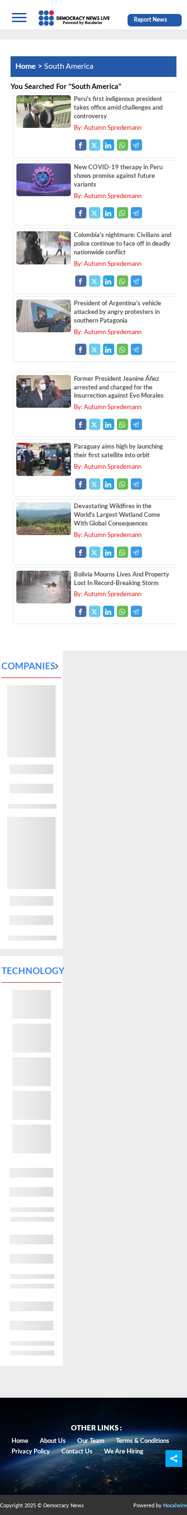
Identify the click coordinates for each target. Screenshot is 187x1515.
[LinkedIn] (108, 144)
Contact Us (77, 1452)
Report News (150, 20)
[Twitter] (94, 144)
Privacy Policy (31, 1452)
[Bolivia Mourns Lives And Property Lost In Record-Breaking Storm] (43, 601)
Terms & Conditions (142, 1441)
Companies (28, 666)
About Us (53, 1441)
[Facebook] (80, 144)
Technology (32, 971)
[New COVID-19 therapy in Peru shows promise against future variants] (43, 194)
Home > (29, 66)
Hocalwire (175, 1505)
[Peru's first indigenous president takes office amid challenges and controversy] (43, 125)
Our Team (91, 1441)
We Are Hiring (123, 1452)
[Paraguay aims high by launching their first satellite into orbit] (43, 473)
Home (20, 1441)
